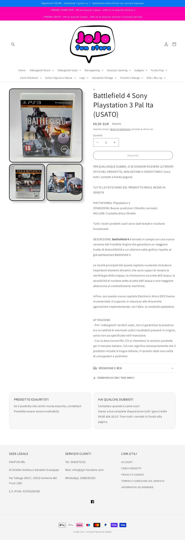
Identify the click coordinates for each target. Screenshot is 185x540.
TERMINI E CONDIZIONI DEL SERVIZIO (142, 481)
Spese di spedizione (120, 129)
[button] (13, 44)
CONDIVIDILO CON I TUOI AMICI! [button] (115, 377)
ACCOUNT (126, 462)
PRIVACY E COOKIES (132, 474)
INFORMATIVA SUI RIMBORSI (137, 487)
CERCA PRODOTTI (131, 468)
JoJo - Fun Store (87, 532)
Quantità (97, 135)
